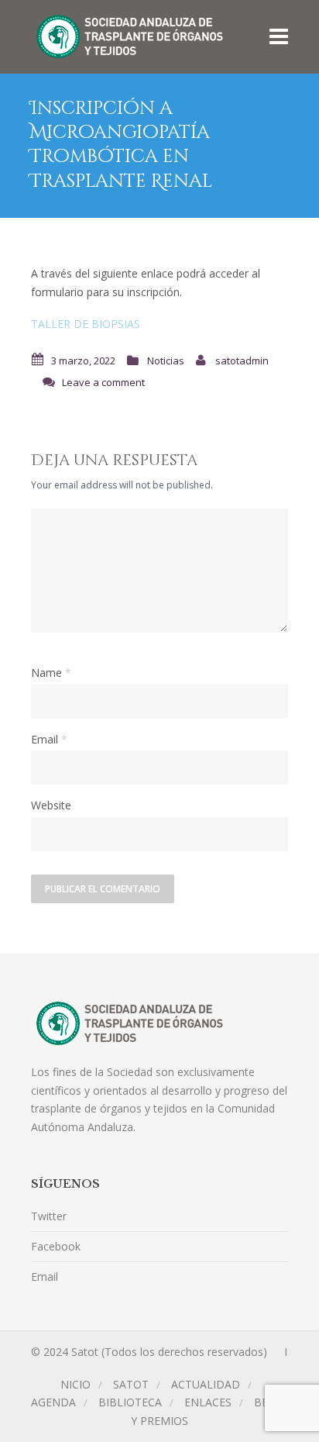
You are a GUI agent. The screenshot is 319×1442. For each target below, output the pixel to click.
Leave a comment (103, 382)
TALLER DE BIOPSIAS (85, 323)
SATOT (131, 1384)
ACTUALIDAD (205, 1384)
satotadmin (242, 360)
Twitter (49, 1216)
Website (51, 805)
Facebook (56, 1246)
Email (44, 739)
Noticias (165, 360)
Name (46, 672)
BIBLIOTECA (130, 1402)
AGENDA (53, 1402)
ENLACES (208, 1402)
